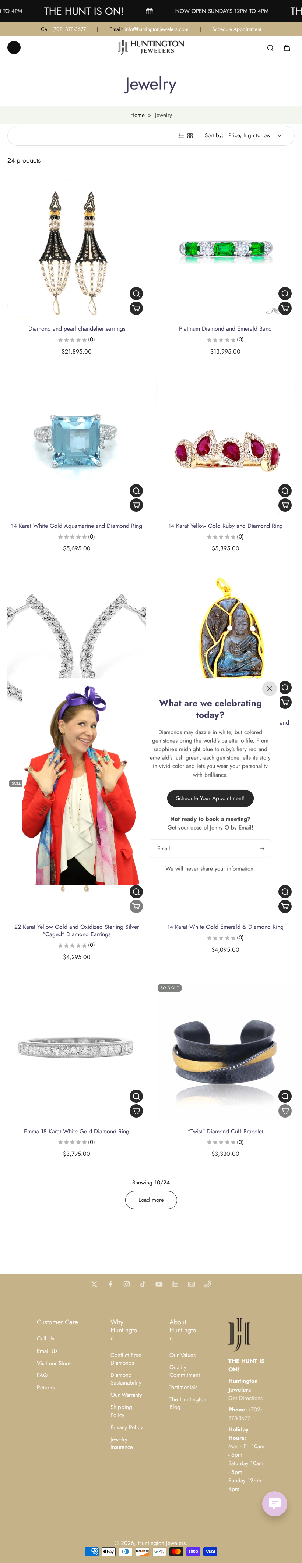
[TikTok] (143, 1284)
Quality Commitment (184, 1371)
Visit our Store (54, 1363)
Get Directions (245, 1398)
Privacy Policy (126, 1427)
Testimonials (183, 1387)
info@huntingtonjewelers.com (156, 29)
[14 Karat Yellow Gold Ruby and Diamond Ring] (225, 446)
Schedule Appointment (236, 29)
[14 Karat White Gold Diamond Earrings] (76, 642)
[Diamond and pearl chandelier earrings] (76, 249)
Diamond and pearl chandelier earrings (76, 328)
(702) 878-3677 (69, 29)
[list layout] (181, 136)
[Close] (269, 688)
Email (163, 848)
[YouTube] (159, 1284)
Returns (46, 1388)
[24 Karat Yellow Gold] (225, 642)
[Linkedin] (175, 1284)
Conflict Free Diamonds (125, 1359)
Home (137, 115)
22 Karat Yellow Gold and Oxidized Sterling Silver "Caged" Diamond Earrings (76, 930)
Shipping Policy (121, 1411)
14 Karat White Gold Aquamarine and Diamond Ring (76, 526)
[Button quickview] (136, 293)
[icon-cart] (286, 47)
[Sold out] (136, 906)
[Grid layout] (190, 136)
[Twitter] (94, 1284)
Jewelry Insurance (121, 1443)
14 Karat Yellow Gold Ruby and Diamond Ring (225, 526)
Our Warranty (126, 1395)
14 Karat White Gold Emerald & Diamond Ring (225, 927)
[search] (270, 47)
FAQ (42, 1375)
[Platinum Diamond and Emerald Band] (225, 249)
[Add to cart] (136, 308)
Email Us (47, 1351)
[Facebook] (110, 1284)
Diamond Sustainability (125, 1379)
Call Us (45, 1339)
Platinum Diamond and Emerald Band (225, 328)
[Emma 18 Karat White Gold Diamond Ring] (76, 1051)
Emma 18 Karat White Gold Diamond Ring (76, 1131)
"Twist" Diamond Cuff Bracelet (225, 1131)
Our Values (182, 1355)
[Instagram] (127, 1284)
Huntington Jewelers (162, 1543)
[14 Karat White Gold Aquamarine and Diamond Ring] (76, 446)
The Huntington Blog (187, 1403)
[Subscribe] (261, 848)
